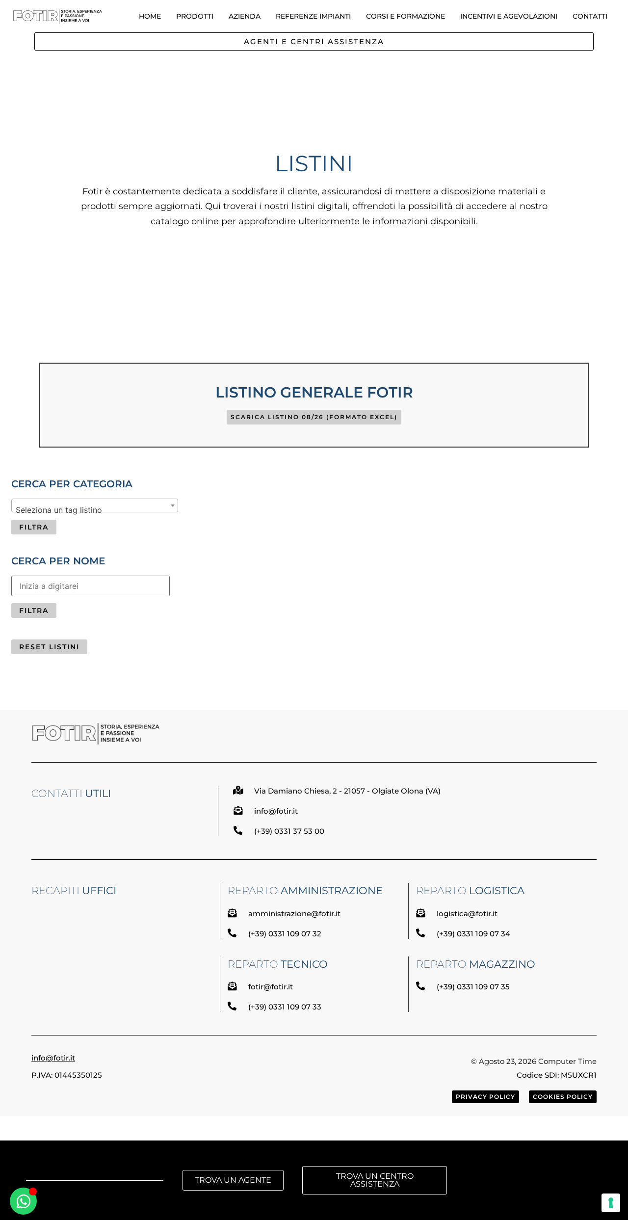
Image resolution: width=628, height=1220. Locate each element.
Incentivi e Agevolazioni (508, 16)
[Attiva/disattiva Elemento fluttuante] (23, 1201)
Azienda (245, 16)
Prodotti (194, 16)
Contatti (590, 16)
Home (150, 16)
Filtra (34, 527)
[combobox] (94, 505)
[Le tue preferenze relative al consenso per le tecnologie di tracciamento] (611, 1202)
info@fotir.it (53, 1057)
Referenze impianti (313, 16)
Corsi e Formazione (405, 16)
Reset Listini (49, 646)
